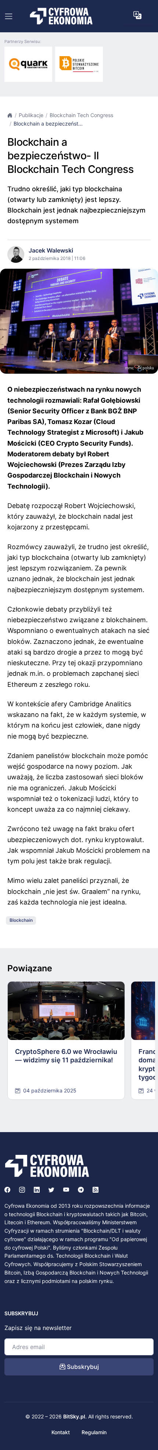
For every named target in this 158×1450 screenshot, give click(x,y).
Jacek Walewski (51, 250)
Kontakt (60, 1432)
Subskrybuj (82, 1366)
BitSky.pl (74, 1416)
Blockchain (21, 920)
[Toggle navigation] (8, 16)
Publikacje (31, 115)
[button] (137, 15)
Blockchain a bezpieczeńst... (48, 123)
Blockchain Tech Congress (81, 115)
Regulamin (94, 1432)
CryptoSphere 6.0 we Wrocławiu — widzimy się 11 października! (66, 1056)
